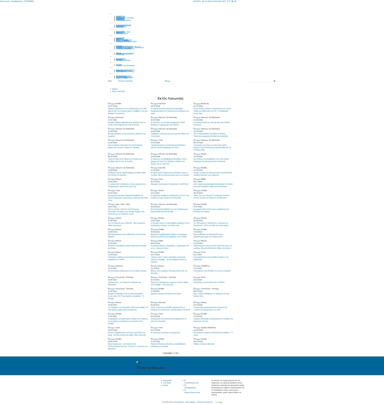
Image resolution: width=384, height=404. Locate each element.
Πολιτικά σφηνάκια (123, 60)
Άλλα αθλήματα (122, 33)
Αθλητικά (116, 29)
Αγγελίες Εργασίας (125, 81)
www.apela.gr (179, 402)
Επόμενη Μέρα (121, 78)
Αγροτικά (119, 27)
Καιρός (165, 385)
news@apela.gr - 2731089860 (22, 1)
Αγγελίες (116, 43)
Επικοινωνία (4, 1)
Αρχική (114, 89)
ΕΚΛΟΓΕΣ (116, 67)
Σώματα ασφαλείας (123, 20)
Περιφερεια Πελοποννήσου (126, 41)
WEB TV (115, 73)
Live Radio (167, 383)
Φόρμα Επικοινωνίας (192, 392)
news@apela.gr (190, 388)
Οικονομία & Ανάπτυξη (122, 23)
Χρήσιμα (116, 35)
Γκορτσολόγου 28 (191, 383)
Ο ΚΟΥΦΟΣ (120, 54)
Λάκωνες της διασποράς (125, 65)
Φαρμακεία (167, 380)
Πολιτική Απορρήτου (204, 402)
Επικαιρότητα (118, 14)
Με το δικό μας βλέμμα (122, 51)
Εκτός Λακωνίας (119, 62)
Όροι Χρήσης (190, 402)
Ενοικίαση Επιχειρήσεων (125, 49)
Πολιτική (116, 56)
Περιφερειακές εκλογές (125, 71)
